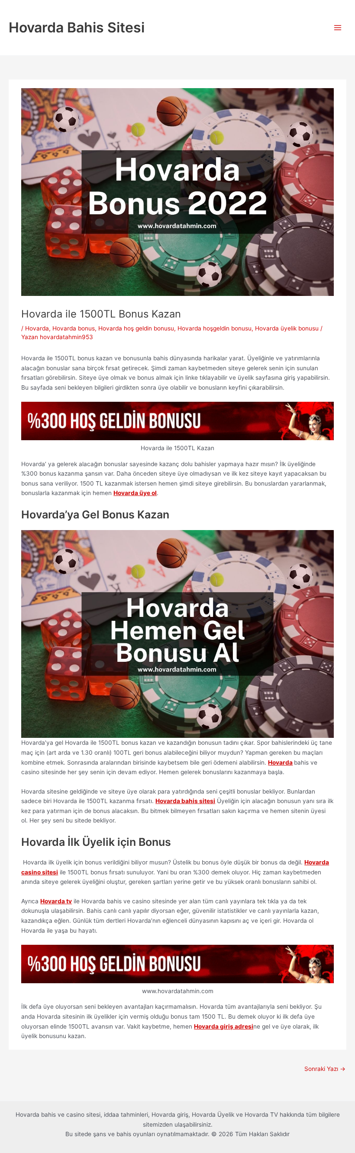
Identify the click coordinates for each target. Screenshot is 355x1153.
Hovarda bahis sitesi (185, 800)
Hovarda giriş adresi (223, 1026)
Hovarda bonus (73, 328)
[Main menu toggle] (338, 28)
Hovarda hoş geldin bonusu (136, 328)
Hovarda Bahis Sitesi (77, 27)
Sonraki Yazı (324, 1068)
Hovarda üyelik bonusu (287, 328)
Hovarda (37, 328)
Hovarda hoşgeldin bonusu (215, 328)
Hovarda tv (56, 901)
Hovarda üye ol (135, 492)
